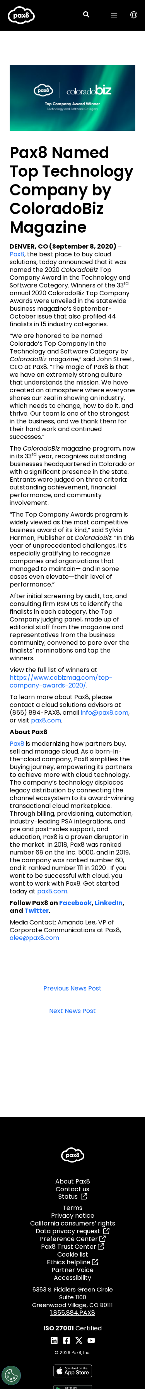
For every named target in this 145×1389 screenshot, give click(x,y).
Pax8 (17, 254)
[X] (79, 1340)
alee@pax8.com (34, 937)
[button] (86, 15)
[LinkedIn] (54, 1340)
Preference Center (69, 1238)
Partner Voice (72, 1269)
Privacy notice (72, 1215)
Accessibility (72, 1277)
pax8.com (46, 720)
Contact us (72, 1189)
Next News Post (72, 1011)
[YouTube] (91, 1340)
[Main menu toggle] (114, 15)
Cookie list (72, 1254)
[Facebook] (66, 1340)
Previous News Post (72, 989)
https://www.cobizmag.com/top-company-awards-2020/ (61, 681)
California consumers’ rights (72, 1223)
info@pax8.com (104, 712)
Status (69, 1196)
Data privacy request (69, 1231)
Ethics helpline (69, 1262)
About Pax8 (72, 1181)
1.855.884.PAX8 (72, 1312)
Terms (72, 1207)
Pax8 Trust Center (69, 1246)
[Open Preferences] (11, 1375)
